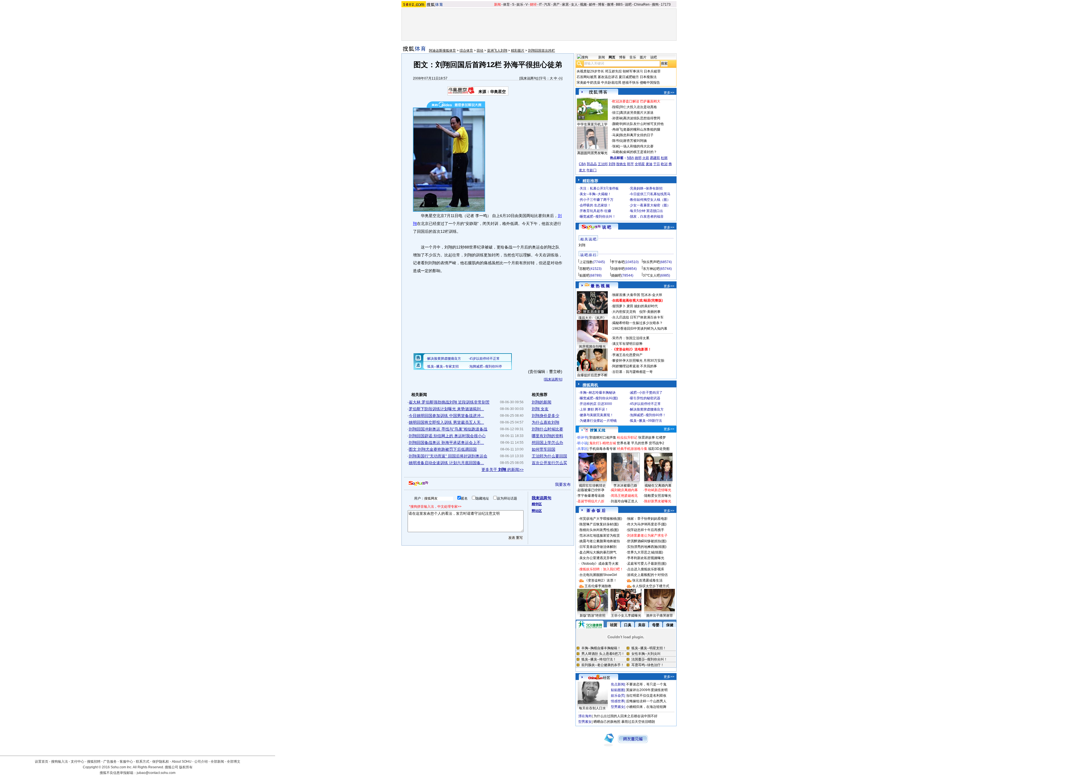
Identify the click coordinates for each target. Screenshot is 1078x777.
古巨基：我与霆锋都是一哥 (632, 372)
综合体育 (466, 51)
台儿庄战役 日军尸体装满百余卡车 (638, 317)
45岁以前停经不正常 (645, 404)
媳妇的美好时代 (646, 306)
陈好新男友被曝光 (657, 501)
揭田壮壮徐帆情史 (592, 485)
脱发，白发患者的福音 (647, 216)
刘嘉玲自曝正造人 (624, 501)
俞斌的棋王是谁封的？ (640, 152)
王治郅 (603, 164)
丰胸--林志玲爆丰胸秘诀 (598, 393)
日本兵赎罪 (652, 71)
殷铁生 (621, 164)
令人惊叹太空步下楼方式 (650, 586)
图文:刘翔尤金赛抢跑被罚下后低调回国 (443, 449)
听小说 (582, 443)
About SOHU (181, 762)
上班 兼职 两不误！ (594, 409)
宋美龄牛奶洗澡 (588, 83)
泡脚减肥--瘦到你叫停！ (648, 415)
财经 (533, 4)
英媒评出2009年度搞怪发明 (647, 690)
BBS (619, 4)
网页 (612, 57)
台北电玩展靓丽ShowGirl (598, 575)
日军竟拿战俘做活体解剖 (597, 547)
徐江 (615, 113)
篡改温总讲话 (608, 77)
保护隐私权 (160, 762)
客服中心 (126, 762)
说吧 (628, 4)
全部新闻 (217, 762)
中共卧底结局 (611, 83)
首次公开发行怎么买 (549, 463)
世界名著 (623, 443)
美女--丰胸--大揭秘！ (595, 194)
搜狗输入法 (59, 762)
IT (540, 4)
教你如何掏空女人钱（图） (650, 200)
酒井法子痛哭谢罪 (659, 616)
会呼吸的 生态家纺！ (595, 205)
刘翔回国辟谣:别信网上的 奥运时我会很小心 (447, 436)
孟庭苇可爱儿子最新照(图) (646, 564)
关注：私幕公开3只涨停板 (599, 188)
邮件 (592, 4)
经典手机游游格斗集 (632, 449)
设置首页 (41, 762)
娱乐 (520, 4)
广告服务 (110, 762)
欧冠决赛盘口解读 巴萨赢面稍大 (636, 101)
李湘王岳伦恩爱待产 (627, 355)
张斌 (615, 146)
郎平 (630, 164)
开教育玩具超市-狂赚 (595, 211)
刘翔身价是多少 (545, 415)
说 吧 (606, 227)
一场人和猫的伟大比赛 (637, 146)
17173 (666, 4)
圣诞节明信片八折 (590, 501)
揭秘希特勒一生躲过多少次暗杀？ (637, 323)
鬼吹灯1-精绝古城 (602, 443)
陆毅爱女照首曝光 (657, 496)
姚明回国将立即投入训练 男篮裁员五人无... (446, 422)
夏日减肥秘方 (629, 77)
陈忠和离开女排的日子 (637, 135)
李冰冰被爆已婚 (625, 485)
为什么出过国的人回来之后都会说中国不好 (625, 716)
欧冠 (664, 164)
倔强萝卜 (619, 306)
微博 (610, 4)
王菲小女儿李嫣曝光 (626, 616)
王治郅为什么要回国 (549, 456)
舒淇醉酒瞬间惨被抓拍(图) (646, 541)
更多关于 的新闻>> (502, 469)
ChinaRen (642, 4)
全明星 (640, 164)
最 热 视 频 (600, 286)
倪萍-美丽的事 (650, 312)
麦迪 (649, 164)
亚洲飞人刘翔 (497, 51)
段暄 (615, 107)
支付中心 (77, 762)
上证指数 (586, 262)
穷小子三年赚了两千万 (596, 200)
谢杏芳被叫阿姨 (635, 141)
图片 (643, 57)
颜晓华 (617, 124)
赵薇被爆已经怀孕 (590, 490)
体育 (506, 4)
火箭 (645, 158)
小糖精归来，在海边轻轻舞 (646, 707)
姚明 (638, 158)
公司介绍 (201, 762)
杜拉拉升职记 (627, 437)
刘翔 (612, 164)
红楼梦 (661, 437)
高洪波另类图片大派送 (637, 113)
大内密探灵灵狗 (624, 312)
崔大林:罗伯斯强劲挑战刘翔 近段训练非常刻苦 (449, 402)
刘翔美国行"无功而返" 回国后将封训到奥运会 (448, 456)
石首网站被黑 (587, 77)
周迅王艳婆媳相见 (624, 496)
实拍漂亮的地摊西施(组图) (646, 547)
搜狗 (655, 4)
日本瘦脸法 (648, 77)
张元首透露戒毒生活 (647, 580)
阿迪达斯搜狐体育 (442, 51)
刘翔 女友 (540, 409)
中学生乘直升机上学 (592, 124)
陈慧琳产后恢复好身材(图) (599, 524)
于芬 (656, 164)
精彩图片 (517, 51)
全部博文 (233, 762)
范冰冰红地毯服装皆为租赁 (599, 535)
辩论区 (537, 511)
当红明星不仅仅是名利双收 (646, 696)
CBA (582, 164)
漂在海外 (585, 716)
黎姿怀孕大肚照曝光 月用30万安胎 (638, 361)
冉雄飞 (617, 129)
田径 (480, 51)
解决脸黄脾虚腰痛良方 (647, 409)
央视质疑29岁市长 (590, 71)
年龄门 (591, 170)
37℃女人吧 (651, 275)
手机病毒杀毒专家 (602, 449)
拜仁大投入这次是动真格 (638, 107)
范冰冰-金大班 (651, 295)
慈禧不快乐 (630, 83)
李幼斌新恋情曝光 (657, 490)
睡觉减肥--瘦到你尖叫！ (598, 216)
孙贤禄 (617, 118)
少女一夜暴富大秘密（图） (650, 205)
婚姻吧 (616, 275)
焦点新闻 (617, 684)
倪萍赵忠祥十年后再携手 (645, 530)
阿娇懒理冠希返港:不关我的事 (634, 366)
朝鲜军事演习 (633, 71)
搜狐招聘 (94, 762)
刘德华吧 (618, 269)
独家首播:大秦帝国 (626, 295)
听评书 (582, 437)
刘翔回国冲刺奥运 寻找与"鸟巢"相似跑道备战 (448, 429)
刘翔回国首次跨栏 (541, 51)
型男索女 (617, 707)
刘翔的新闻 (541, 402)
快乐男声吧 (651, 262)
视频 (583, 4)
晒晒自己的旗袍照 (606, 722)
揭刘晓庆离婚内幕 (624, 490)
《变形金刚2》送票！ (600, 580)
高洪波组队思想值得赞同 (641, 118)
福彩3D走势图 (659, 449)
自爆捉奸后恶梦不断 (592, 375)
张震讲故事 (646, 437)
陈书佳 (617, 141)
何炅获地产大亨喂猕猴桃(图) (600, 519)
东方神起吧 (651, 269)
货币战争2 (656, 443)
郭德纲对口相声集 (602, 437)
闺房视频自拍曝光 (592, 346)
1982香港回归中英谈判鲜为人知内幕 (639, 329)
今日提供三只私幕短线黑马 (650, 194)
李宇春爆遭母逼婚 (590, 496)
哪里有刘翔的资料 (547, 436)
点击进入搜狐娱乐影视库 (645, 569)
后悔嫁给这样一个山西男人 (646, 701)
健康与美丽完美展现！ (596, 415)
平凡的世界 (639, 443)
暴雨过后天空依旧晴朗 (638, 722)
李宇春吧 (618, 262)
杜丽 (664, 158)
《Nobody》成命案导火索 (598, 564)
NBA (630, 158)
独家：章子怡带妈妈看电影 (647, 519)
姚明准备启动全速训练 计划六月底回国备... (446, 463)
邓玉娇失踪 (613, 71)
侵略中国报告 (650, 83)
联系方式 (142, 762)
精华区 (537, 504)
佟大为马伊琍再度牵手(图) (646, 524)
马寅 (615, 135)
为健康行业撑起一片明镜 (598, 421)
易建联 (655, 158)
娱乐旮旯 (617, 696)
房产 (556, 4)
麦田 (630, 306)
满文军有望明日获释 (627, 344)
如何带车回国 (543, 449)
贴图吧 (584, 275)
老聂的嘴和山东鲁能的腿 (641, 129)
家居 (565, 4)
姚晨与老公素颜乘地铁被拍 (599, 541)
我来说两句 (528, 78)
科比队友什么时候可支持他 (643, 124)
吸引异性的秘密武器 (645, 398)
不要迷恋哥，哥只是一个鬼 (646, 684)
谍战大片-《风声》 (592, 318)
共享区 (582, 449)
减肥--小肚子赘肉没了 (646, 393)
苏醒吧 (584, 269)
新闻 (497, 4)
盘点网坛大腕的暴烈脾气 (597, 552)
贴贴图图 (617, 690)
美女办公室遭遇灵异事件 (597, 558)
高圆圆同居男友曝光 (592, 153)
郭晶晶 (592, 164)
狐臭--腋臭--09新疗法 (646, 421)
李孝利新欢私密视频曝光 (645, 558)
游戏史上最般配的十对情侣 (647, 575)
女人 (574, 4)
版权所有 (186, 767)
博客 (601, 4)
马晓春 (617, 152)
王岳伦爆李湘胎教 (597, 586)
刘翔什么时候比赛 (547, 429)
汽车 (547, 4)
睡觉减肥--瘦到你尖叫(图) (599, 398)
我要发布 (563, 484)
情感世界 (617, 701)
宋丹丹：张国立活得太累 (630, 338)
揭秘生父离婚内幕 (658, 485)
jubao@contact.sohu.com (156, 773)
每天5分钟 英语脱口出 (646, 211)
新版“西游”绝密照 (593, 616)
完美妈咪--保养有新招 (646, 188)
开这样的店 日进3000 (596, 404)
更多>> (669, 93)
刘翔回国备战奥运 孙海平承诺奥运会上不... (446, 442)
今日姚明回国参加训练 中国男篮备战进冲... (446, 415)
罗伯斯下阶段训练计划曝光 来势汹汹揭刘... (446, 409)
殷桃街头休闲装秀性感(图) (599, 530)
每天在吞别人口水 (592, 708)
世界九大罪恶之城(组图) (645, 552)
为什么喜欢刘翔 (545, 422)
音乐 (632, 57)
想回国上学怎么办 (547, 442)
